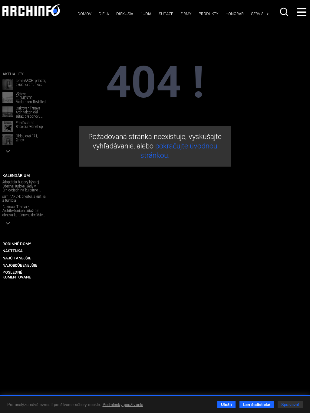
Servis (257, 13)
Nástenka (12, 251)
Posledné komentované (16, 274)
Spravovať (290, 404)
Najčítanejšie (16, 258)
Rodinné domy (16, 244)
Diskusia (124, 13)
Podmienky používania (123, 404)
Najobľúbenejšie (19, 265)
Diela (104, 13)
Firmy (185, 13)
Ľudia (145, 13)
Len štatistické (256, 404)
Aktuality (13, 74)
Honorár (235, 13)
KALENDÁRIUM (16, 175)
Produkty (208, 13)
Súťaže (166, 13)
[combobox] (284, 11)
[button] (7, 151)
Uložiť (226, 404)
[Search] (284, 11)
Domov (84, 13)
